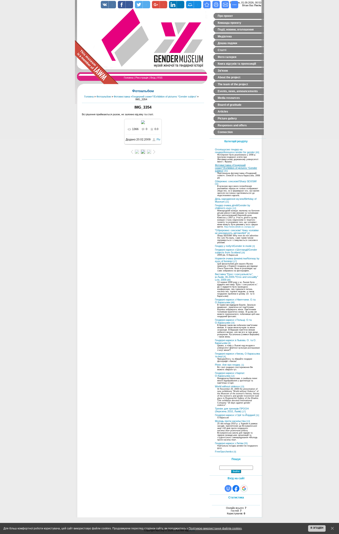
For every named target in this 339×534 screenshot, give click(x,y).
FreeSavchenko (224, 451)
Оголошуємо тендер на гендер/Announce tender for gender (235, 151)
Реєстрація (141, 77)
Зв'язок (223, 70)
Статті (222, 50)
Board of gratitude (229, 104)
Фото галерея (227, 57)
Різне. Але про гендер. (228, 364)
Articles (223, 111)
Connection (225, 132)
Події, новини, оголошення (236, 29)
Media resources (229, 98)
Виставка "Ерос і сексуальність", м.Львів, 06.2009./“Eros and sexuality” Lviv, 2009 (236, 277)
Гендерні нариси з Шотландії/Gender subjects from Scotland (236, 251)
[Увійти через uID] (228, 488)
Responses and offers (232, 125)
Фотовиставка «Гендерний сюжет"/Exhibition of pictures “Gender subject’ (155, 96)
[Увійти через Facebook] (235, 488)
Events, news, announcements (238, 91)
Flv (158, 139)
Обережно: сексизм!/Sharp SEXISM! (236, 181)
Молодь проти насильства (230, 421)
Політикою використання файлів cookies (215, 528)
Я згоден (316, 527)
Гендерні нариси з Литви (229, 443)
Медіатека (225, 36)
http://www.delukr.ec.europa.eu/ (239, 227)
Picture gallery (227, 118)
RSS (159, 77)
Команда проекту (229, 22)
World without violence (227, 386)
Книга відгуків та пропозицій (237, 63)
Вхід (152, 77)
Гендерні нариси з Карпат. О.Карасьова (230, 374)
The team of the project (233, 84)
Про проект (225, 16)
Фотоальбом (103, 96)
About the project (229, 77)
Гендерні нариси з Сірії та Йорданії (235, 415)
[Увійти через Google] (244, 488)
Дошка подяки (227, 43)
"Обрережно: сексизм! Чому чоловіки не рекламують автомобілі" (237, 231)
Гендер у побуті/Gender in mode (233, 246)
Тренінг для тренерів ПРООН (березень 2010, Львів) (232, 410)
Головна (128, 77)
